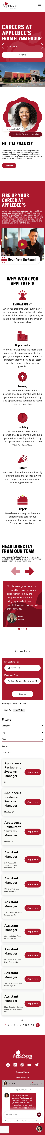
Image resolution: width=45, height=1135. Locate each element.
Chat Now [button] (9, 165)
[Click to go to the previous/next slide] (19, 629)
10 (32, 1025)
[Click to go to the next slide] (29, 571)
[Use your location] (36, 681)
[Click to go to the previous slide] (15, 571)
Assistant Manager (11, 854)
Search (22, 54)
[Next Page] (38, 1025)
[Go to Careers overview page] (10, 4)
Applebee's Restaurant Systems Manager (12, 769)
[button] (22, 726)
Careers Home (22, 1072)
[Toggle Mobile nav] (39, 5)
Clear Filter (6, 752)
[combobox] (22, 681)
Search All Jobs (22, 1077)
